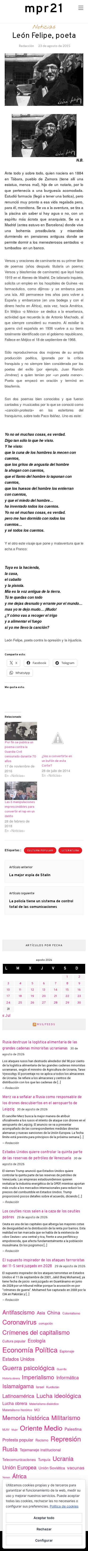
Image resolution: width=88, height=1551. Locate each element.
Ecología (37, 1340)
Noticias (44, 27)
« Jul (6, 1015)
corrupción (46, 1323)
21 (55, 996)
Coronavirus (19, 1321)
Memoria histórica (25, 1417)
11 (20, 990)
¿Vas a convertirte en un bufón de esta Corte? (57, 761)
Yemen (6, 1477)
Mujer (14, 1429)
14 (55, 990)
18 (20, 996)
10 (8, 990)
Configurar (44, 1540)
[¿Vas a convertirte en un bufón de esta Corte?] (58, 738)
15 (67, 990)
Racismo (41, 1440)
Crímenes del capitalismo (36, 1332)
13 (43, 990)
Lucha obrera (14, 1403)
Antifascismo (18, 1312)
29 (67, 1003)
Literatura (70, 850)
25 (20, 1003)
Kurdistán (52, 1387)
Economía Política (29, 1349)
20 (44, 996)
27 (44, 1003)
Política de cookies (64, 1506)
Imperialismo (38, 1377)
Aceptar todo (44, 1518)
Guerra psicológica (28, 1367)
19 (32, 996)
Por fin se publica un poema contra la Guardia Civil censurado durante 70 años (20, 751)
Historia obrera (11, 1378)
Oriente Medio (41, 1427)
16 (79, 990)
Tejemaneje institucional (40, 1449)
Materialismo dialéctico (44, 1404)
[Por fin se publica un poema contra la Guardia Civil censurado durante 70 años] (21, 731)
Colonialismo (71, 1313)
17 (8, 996)
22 (67, 996)
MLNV (5, 1429)
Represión (65, 1438)
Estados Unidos (18, 1358)
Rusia (10, 1448)
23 (79, 996)
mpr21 (44, 9)
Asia (41, 1313)
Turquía (44, 1459)
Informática (67, 1377)
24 (8, 1003)
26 (32, 1003)
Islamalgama (18, 1386)
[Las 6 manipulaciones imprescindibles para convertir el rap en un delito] (21, 791)
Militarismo (65, 1417)
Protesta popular (17, 1439)
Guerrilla (61, 1369)
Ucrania (63, 1458)
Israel (40, 1387)
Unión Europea (19, 1467)
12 (32, 990)
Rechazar (44, 1529)
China (53, 1312)
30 (79, 1003)
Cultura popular (40, 850)
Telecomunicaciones (19, 1459)
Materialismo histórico (17, 1410)
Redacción (26, 46)
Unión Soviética (51, 1468)
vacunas (75, 1467)
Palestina (73, 1429)
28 (55, 1003)
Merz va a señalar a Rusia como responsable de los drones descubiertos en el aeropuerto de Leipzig (42, 1103)
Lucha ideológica (58, 1395)
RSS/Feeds (46, 1024)
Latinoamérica (18, 1395)
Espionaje (67, 1351)
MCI (37, 1410)
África (19, 1476)
